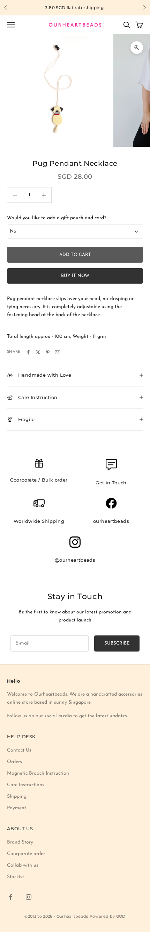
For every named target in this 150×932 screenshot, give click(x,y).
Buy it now (75, 275)
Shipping (17, 796)
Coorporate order (26, 853)
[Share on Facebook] (28, 352)
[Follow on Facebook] (10, 897)
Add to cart (75, 254)
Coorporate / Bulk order (38, 480)
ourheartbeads (111, 521)
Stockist (15, 877)
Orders (14, 761)
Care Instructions (25, 785)
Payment (16, 808)
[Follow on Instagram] (28, 897)
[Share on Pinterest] (48, 352)
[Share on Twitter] (38, 352)
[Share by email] (57, 352)
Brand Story (20, 842)
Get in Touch (111, 482)
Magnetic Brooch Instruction (38, 773)
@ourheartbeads (75, 560)
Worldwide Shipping (39, 521)
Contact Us (19, 750)
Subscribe (116, 643)
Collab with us (22, 865)
